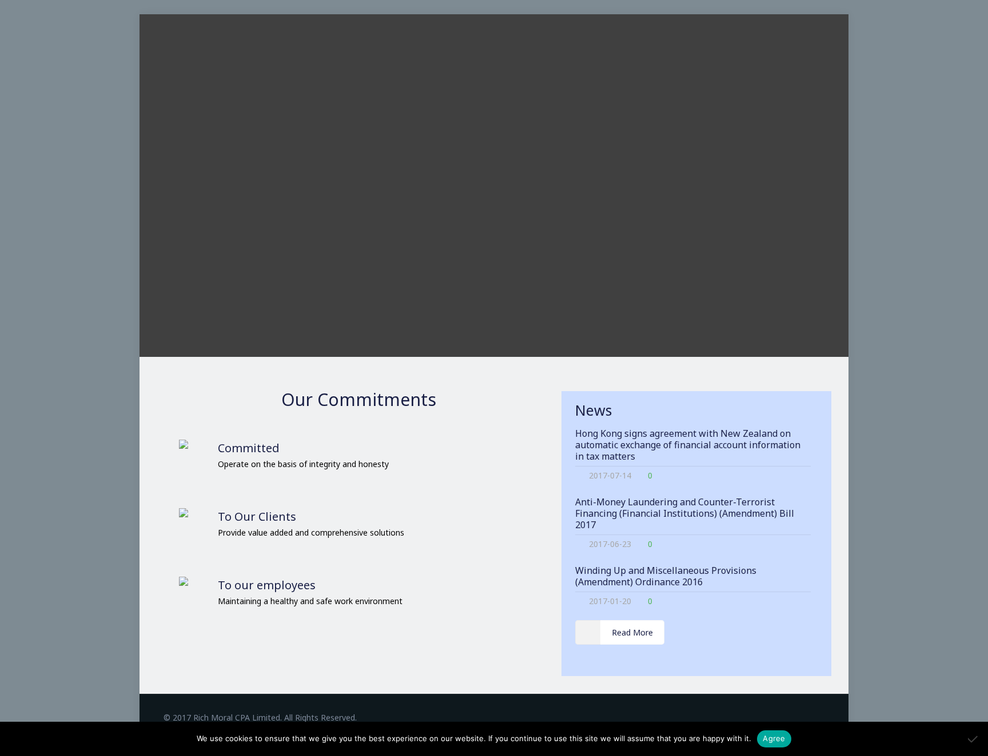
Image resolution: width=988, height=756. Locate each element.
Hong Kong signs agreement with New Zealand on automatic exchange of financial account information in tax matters (687, 445)
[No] (973, 739)
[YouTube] (807, 717)
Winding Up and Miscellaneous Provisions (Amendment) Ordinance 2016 (665, 576)
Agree (774, 738)
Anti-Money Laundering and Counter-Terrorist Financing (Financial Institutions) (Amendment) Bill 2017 (684, 513)
